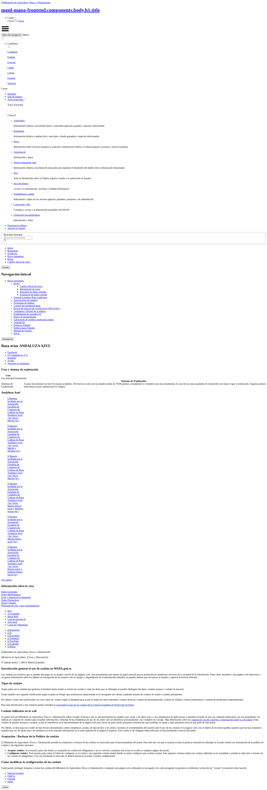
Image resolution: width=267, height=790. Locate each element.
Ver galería (6, 580)
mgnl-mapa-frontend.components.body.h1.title (50, 10)
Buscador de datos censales (33, 292)
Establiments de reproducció (27, 314)
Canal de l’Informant (17, 625)
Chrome (11, 779)
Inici (9, 611)
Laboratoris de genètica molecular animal (34, 319)
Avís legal (12, 622)
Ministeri (11, 94)
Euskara (11, 78)
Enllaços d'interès (22, 325)
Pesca (16, 141)
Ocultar (5, 267)
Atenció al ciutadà (16, 228)
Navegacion (7, 339)
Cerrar (5, 787)
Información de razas (30, 289)
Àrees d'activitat (15, 99)
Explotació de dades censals (33, 294)
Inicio (10, 248)
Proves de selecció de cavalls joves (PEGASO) (37, 308)
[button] (133, 35)
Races (10, 259)
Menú (26, 34)
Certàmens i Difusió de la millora (30, 311)
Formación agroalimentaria (27, 215)
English (11, 57)
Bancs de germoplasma (25, 317)
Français (11, 62)
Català (10, 67)
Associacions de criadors (26, 300)
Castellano (12, 52)
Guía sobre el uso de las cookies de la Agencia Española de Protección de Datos (95, 705)
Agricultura (19, 120)
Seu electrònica (21, 183)
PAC (16, 173)
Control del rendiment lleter (27, 305)
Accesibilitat (13, 613)
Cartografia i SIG (22, 204)
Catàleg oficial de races (19, 262)
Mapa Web (12, 616)
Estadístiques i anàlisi (24, 194)
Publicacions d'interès (24, 328)
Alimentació (19, 152)
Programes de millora (24, 303)
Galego (11, 73)
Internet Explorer (15, 773)
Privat (17, 333)
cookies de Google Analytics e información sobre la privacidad (221, 719)
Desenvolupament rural (25, 162)
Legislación (19, 322)
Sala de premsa (14, 96)
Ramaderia (19, 131)
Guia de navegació (16, 619)
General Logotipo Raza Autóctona (30, 297)
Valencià (11, 83)
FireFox (11, 776)
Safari (10, 781)
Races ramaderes (15, 256)
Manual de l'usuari (23, 330)
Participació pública (17, 225)
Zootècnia (12, 253)
